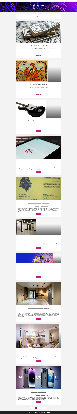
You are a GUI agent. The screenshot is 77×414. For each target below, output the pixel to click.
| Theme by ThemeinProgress (37, 412)
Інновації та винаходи (19, 10)
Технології (36, 10)
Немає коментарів (37, 87)
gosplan (45, 48)
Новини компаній (25, 10)
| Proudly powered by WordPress (45, 412)
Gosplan (38, 5)
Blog (42, 48)
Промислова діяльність (31, 10)
